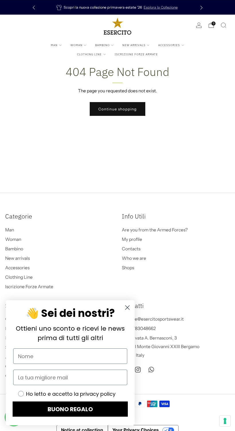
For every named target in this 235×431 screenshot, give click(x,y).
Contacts (131, 248)
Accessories (169, 45)
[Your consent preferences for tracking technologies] (225, 421)
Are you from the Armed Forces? (155, 230)
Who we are (134, 258)
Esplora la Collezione (161, 7)
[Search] (223, 25)
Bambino (102, 45)
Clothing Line (89, 54)
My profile (132, 239)
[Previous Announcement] (34, 7)
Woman (76, 45)
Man (54, 45)
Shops (128, 267)
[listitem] (117, 7)
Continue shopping (117, 109)
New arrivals (134, 45)
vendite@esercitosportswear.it (153, 319)
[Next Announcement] (201, 7)
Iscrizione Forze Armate (136, 54)
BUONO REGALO (70, 409)
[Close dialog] (127, 308)
